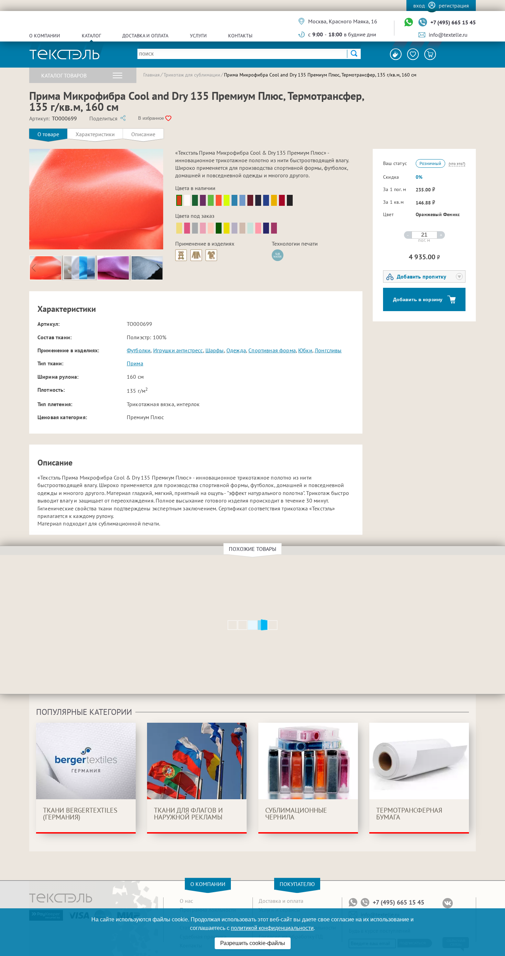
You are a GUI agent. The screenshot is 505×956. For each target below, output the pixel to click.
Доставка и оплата (145, 36)
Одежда (236, 350)
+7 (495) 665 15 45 (453, 22)
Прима (135, 363)
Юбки (305, 350)
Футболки (138, 350)
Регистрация (454, 5)
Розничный (430, 163)
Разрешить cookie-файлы (252, 943)
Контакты (240, 36)
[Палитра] (396, 54)
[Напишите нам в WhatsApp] (408, 22)
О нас (186, 900)
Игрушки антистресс (178, 350)
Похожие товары (252, 548)
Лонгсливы (328, 350)
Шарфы (214, 350)
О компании (44, 36)
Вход (419, 5)
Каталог (91, 36)
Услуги (198, 36)
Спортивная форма (272, 350)
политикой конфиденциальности (272, 928)
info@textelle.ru (448, 34)
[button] (158, 268)
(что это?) (457, 163)
